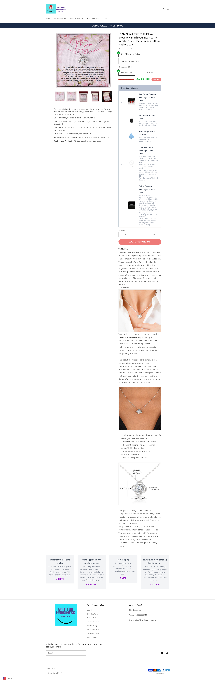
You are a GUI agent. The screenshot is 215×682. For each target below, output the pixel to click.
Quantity (121, 230)
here (125, 542)
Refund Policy (92, 618)
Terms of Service (93, 634)
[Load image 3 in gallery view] (83, 96)
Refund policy (92, 638)
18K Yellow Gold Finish (130, 61)
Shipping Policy (92, 614)
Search (89, 610)
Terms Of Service (93, 622)
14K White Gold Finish (130, 54)
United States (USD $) (55, 673)
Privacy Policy (92, 626)
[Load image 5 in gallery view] (107, 96)
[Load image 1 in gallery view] (59, 96)
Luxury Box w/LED (146, 72)
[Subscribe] (83, 653)
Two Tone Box (127, 72)
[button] (60, 18)
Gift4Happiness (164, 674)
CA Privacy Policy (93, 630)
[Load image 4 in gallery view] (95, 96)
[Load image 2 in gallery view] (71, 96)
